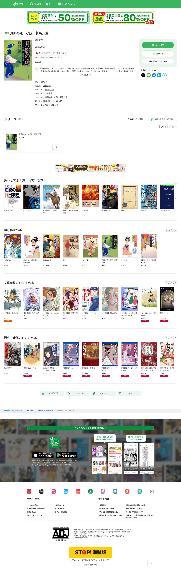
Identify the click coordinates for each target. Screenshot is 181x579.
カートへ (160, 54)
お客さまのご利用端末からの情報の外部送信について (139, 516)
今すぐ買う (160, 45)
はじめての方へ (32, 505)
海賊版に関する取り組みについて (110, 515)
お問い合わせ (31, 512)
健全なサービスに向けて (135, 508)
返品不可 (38, 62)
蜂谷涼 (38, 40)
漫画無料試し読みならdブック (13, 410)
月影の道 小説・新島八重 (30, 134)
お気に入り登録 (136, 119)
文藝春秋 (47, 86)
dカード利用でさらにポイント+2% (47, 58)
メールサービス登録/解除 (36, 508)
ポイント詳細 (58, 53)
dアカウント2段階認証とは (108, 512)
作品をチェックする (160, 61)
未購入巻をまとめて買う (164, 119)
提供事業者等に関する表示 (135, 505)
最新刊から (171, 127)
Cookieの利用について (134, 512)
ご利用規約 (102, 505)
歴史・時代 (49, 89)
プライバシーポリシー (106, 508)
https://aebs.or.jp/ (81, 538)
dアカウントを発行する (81, 560)
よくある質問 (59, 508)
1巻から (161, 127)
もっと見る (170, 230)
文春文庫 (48, 93)
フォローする (42, 40)
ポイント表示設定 (61, 512)
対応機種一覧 (59, 505)
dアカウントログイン (34, 515)
